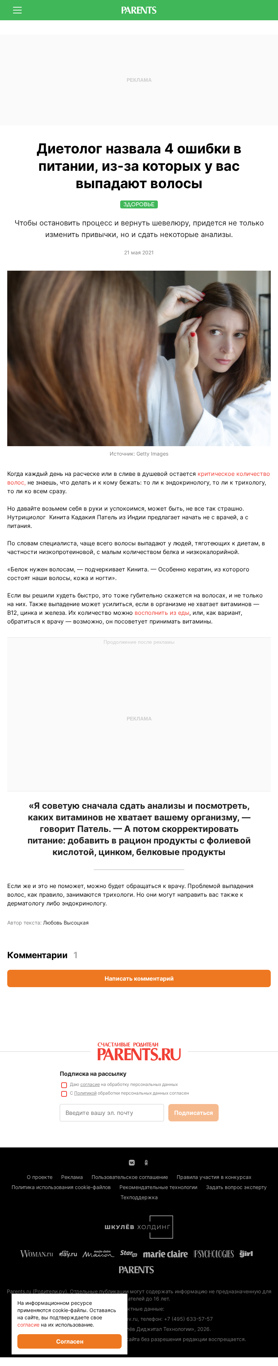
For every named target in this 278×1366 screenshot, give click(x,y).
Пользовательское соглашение (130, 1177)
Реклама (72, 1177)
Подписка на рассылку (93, 1073)
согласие (90, 1084)
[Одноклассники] (146, 1162)
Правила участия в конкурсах (214, 1177)
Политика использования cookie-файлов (61, 1187)
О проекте (39, 1177)
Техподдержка (139, 1197)
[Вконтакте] (132, 1162)
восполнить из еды (162, 612)
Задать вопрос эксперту (236, 1187)
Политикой (85, 1093)
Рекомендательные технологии (158, 1187)
